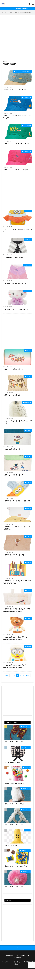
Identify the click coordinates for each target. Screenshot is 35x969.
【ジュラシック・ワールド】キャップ (15, 90)
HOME (5, 12)
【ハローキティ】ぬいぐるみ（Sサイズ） (16, 309)
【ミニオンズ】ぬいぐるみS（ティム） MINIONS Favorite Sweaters (16, 638)
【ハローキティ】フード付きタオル (14, 283)
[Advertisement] (17, 38)
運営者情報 (17, 958)
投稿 (11, 12)
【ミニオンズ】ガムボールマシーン (14, 783)
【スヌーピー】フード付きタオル (14, 257)
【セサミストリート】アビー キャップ (16, 170)
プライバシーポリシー (22, 955)
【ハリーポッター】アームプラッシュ (15, 804)
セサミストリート (27, 97)
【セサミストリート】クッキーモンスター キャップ (17, 117)
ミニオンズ (28, 211)
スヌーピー (28, 239)
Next (27, 675)
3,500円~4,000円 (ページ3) (27, 12)
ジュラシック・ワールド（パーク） (23, 71)
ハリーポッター (27, 402)
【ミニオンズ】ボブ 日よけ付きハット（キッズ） (17, 231)
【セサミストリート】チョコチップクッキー (17, 866)
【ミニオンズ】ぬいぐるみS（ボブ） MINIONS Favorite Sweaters (15, 666)
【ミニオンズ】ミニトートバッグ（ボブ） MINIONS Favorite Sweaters (17, 610)
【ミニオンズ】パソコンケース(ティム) (15, 555)
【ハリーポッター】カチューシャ (13, 742)
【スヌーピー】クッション (11, 395)
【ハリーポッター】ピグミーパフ (13, 887)
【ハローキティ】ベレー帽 (12, 762)
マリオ (28, 830)
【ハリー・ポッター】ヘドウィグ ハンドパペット (17, 422)
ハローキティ (28, 265)
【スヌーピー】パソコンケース (13, 369)
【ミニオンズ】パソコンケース (13, 449)
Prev (7, 675)
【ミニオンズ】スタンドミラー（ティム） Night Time (17, 528)
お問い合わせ (10, 955)
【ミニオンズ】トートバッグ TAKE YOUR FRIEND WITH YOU (17, 582)
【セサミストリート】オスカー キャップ (17, 144)
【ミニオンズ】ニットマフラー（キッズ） (17, 501)
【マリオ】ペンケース (10, 845)
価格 (16, 12)
